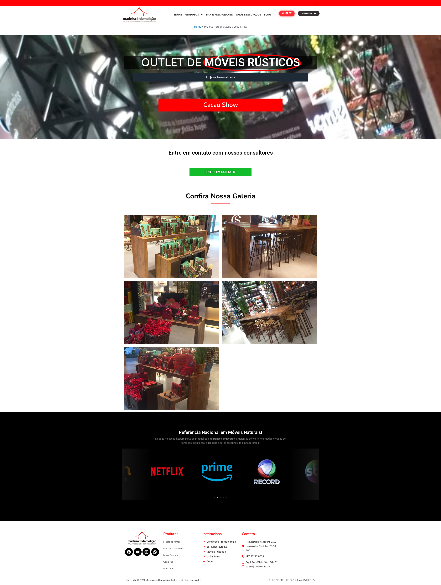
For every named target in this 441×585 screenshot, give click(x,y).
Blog (267, 14)
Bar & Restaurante (219, 14)
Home (178, 14)
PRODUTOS (192, 14)
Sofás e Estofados (248, 14)
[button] (126, 472)
